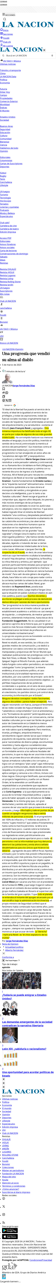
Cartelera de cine (8, 225)
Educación (5, 132)
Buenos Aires (6, 126)
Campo (3, 95)
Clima (2, 73)
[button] (28, 196)
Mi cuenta (8, 45)
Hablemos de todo (9, 148)
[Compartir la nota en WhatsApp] (6, 393)
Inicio (5, 30)
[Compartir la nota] (3, 393)
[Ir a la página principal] (28, 26)
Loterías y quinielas (9, 207)
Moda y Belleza (7, 213)
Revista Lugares (7, 275)
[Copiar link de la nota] (3, 396)
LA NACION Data (8, 76)
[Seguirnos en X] (3, 1207)
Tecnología (5, 197)
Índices (3, 107)
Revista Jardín (6, 284)
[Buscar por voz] (52, 55)
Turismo (4, 194)
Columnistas (6, 160)
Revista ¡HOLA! (7, 272)
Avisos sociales (7, 247)
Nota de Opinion (10, 944)
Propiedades (6, 98)
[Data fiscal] (4, 1278)
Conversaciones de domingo (14, 253)
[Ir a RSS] (3, 1223)
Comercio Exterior (9, 101)
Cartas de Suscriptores (11, 163)
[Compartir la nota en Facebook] (3, 400)
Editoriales (5, 157)
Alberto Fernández (14, 950)
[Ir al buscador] (4, 19)
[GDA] (9, 1269)
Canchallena (6, 182)
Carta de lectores (8, 250)
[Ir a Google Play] (10, 1232)
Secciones (8, 34)
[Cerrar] (44, 50)
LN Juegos (5, 191)
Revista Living (6, 278)
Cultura (3, 135)
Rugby (3, 176)
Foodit (6, 38)
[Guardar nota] (3, 389)
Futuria (3, 89)
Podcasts (4, 210)
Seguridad (5, 129)
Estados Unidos (7, 117)
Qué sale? (5, 222)
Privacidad (47, 1260)
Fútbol (3, 172)
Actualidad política (14, 947)
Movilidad (5, 104)
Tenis (2, 179)
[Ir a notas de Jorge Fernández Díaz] (28, 378)
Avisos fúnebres (8, 244)
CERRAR (3, 2)
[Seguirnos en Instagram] (3, 1215)
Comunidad (5, 138)
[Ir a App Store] (10, 1238)
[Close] (3, 1079)
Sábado (3, 256)
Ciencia (3, 144)
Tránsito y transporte (10, 70)
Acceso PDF (5, 238)
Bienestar (4, 141)
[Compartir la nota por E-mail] (9, 400)
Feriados (4, 204)
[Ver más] (3, 953)
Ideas (2, 259)
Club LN (7, 42)
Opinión (18, 349)
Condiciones (36, 1260)
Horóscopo (5, 200)
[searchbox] (27, 55)
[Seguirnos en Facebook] (3, 1199)
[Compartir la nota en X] (6, 400)
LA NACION (8, 349)
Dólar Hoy (5, 92)
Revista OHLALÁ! (8, 269)
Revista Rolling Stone (10, 281)
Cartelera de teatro (9, 228)
